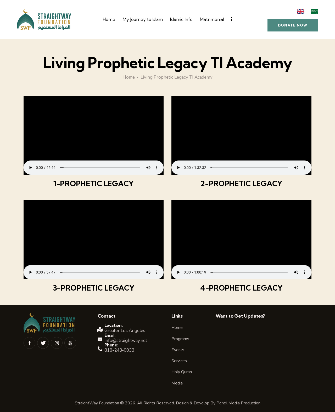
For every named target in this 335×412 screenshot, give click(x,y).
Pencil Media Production (238, 403)
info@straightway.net (125, 341)
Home (128, 77)
